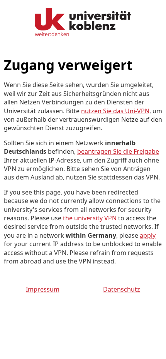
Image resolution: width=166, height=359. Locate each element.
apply (148, 235)
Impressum (42, 289)
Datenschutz (121, 289)
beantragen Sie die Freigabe (118, 151)
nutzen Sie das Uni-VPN (115, 111)
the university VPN (90, 218)
